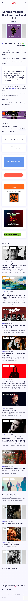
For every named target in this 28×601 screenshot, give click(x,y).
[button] (2, 3)
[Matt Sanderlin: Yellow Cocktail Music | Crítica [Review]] (14, 343)
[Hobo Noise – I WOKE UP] (14, 399)
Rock (3, 126)
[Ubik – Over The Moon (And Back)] (14, 512)
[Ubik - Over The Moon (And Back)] (14, 139)
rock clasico (7, 126)
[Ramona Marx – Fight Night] (14, 557)
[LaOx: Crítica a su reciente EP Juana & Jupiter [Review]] (14, 314)
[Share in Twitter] (6, 131)
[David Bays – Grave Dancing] (14, 534)
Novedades (13, 21)
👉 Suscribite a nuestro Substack (14, 186)
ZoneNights (14, 126)
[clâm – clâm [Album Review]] (14, 484)
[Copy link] (13, 131)
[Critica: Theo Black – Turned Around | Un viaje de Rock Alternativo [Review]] (14, 371)
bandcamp (12, 88)
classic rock (5, 123)
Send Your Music (13, 175)
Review (12, 277)
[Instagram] (7, 589)
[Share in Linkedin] (11, 131)
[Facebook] (2, 589)
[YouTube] (10, 589)
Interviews (6, 420)
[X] (5, 589)
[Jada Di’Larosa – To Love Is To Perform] (14, 457)
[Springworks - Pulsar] (14, 148)
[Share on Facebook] (8, 131)
